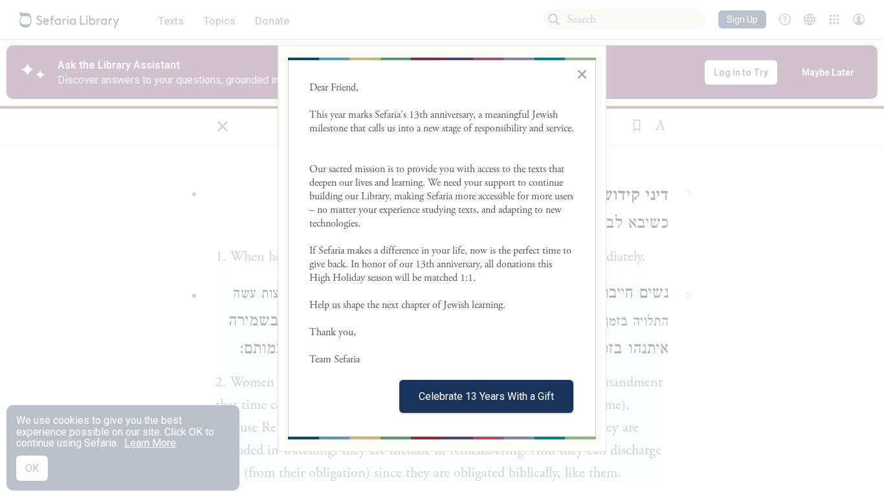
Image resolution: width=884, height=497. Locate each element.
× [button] (582, 73)
